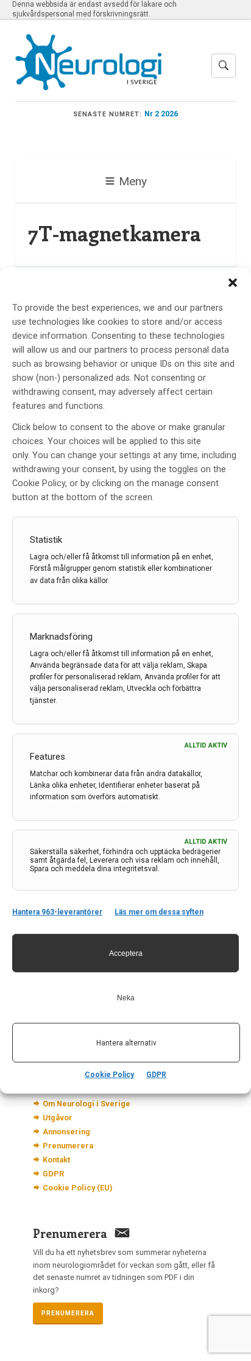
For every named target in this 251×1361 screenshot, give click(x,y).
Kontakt (56, 1159)
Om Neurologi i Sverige (86, 1103)
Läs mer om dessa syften (159, 912)
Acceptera (126, 953)
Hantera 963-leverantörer (57, 912)
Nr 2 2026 (161, 113)
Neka (126, 998)
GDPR (156, 1074)
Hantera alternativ (126, 1043)
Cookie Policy (109, 1074)
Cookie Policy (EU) (78, 1187)
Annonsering (66, 1131)
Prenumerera (68, 1145)
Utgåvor (57, 1117)
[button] (233, 283)
